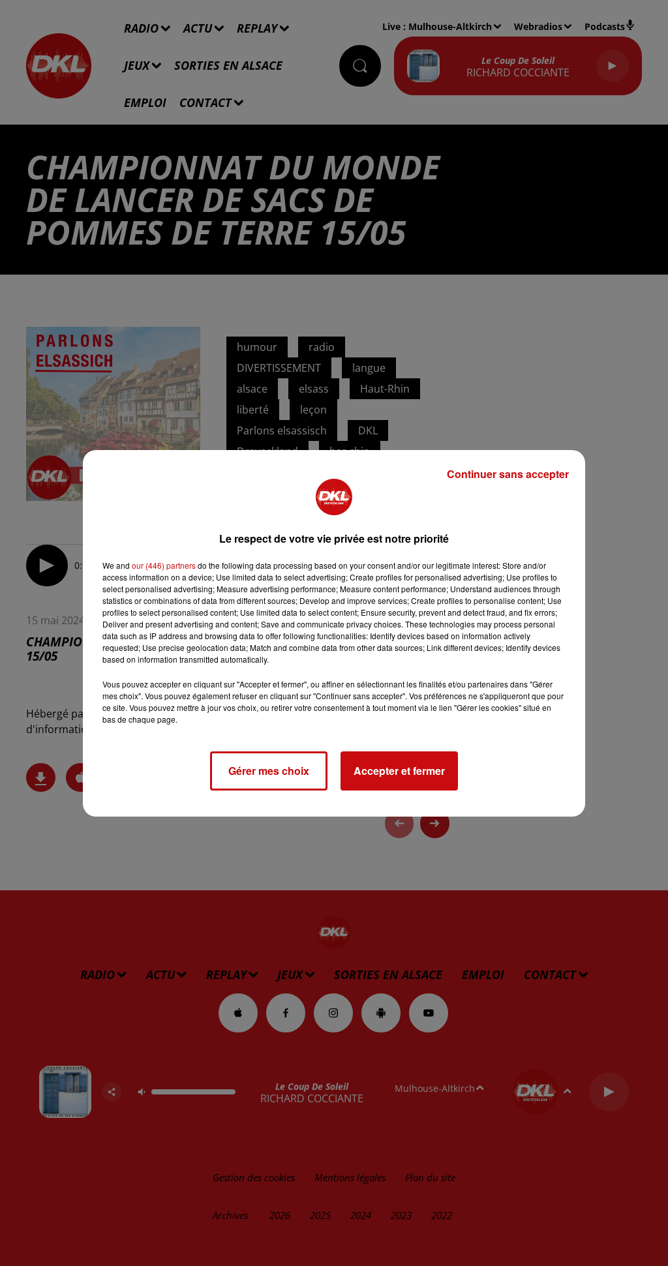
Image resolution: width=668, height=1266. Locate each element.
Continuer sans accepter (508, 473)
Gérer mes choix (268, 770)
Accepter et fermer (399, 770)
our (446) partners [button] (164, 565)
